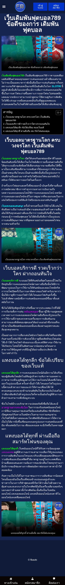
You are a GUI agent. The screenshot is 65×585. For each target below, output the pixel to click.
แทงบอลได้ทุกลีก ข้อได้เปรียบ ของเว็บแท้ (24, 127)
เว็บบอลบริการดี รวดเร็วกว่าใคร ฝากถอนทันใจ (27, 124)
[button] (3, 6)
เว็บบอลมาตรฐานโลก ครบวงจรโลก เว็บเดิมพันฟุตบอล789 (27, 119)
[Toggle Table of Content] (57, 112)
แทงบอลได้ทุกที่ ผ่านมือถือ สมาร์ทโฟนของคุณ (27, 131)
